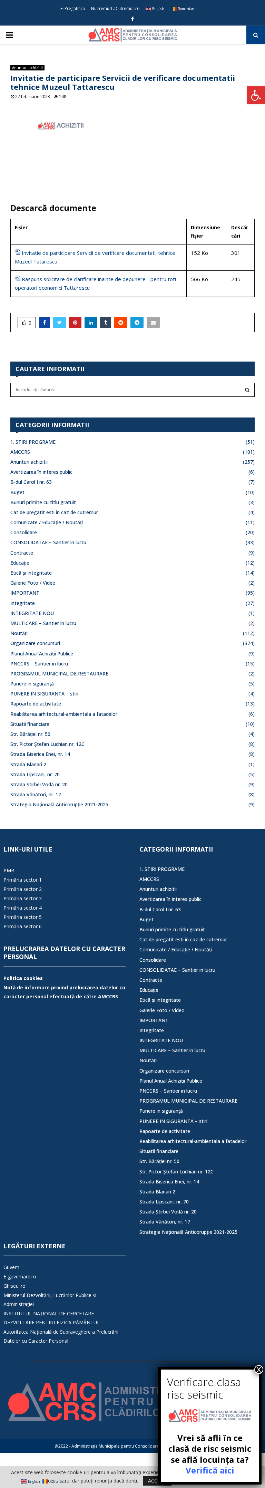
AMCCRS (20, 452)
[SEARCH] (247, 390)
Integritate (22, 603)
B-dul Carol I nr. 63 (31, 482)
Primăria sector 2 (22, 889)
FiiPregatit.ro (72, 8)
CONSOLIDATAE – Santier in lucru (48, 542)
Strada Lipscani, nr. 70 (35, 774)
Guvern (11, 1267)
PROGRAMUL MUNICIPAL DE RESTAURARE (59, 673)
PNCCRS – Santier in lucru (39, 663)
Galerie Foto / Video (33, 582)
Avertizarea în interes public (41, 472)
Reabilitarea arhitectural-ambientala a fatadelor (63, 714)
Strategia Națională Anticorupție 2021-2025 (59, 804)
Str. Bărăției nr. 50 (30, 734)
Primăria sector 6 (22, 926)
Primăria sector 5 (22, 917)
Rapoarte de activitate (35, 703)
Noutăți (19, 633)
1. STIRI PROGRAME (33, 442)
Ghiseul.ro (14, 1286)
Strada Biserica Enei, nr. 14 (40, 754)
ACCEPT (157, 1480)
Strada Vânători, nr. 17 (35, 794)
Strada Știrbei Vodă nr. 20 (39, 784)
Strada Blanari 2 (28, 764)
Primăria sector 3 (22, 898)
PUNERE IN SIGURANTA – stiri (44, 693)
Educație (19, 562)
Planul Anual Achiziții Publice (41, 653)
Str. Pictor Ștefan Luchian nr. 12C (47, 744)
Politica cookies (23, 978)
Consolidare (23, 532)
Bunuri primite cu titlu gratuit (43, 502)
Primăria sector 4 (22, 907)
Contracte (21, 552)
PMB (8, 870)
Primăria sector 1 (22, 879)
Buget (17, 492)
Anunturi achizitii (27, 67)
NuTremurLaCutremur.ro (115, 8)
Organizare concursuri (35, 643)
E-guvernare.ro (19, 1276)
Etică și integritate (31, 572)
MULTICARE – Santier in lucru (43, 623)
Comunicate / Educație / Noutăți (46, 522)
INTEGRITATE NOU (32, 613)
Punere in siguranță (32, 683)
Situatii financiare (29, 724)
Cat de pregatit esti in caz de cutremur (54, 512)
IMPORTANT (24, 592)
